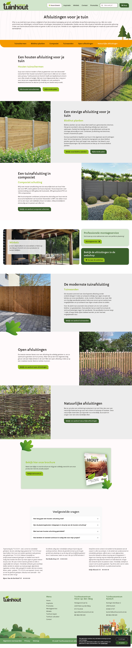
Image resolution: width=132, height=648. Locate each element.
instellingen (104, 643)
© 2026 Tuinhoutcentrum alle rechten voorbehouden (74, 641)
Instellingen (121, 639)
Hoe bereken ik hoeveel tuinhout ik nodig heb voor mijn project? (56, 538)
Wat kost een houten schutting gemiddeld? (49, 531)
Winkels (76, 5)
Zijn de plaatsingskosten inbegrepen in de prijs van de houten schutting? (59, 525)
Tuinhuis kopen (51, 614)
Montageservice (51, 608)
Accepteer (122, 643)
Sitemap (36, 641)
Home (48, 600)
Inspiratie (66, 5)
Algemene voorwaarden (12, 641)
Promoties (94, 5)
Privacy (27, 641)
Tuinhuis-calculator (53, 617)
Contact (85, 5)
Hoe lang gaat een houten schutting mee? (48, 519)
